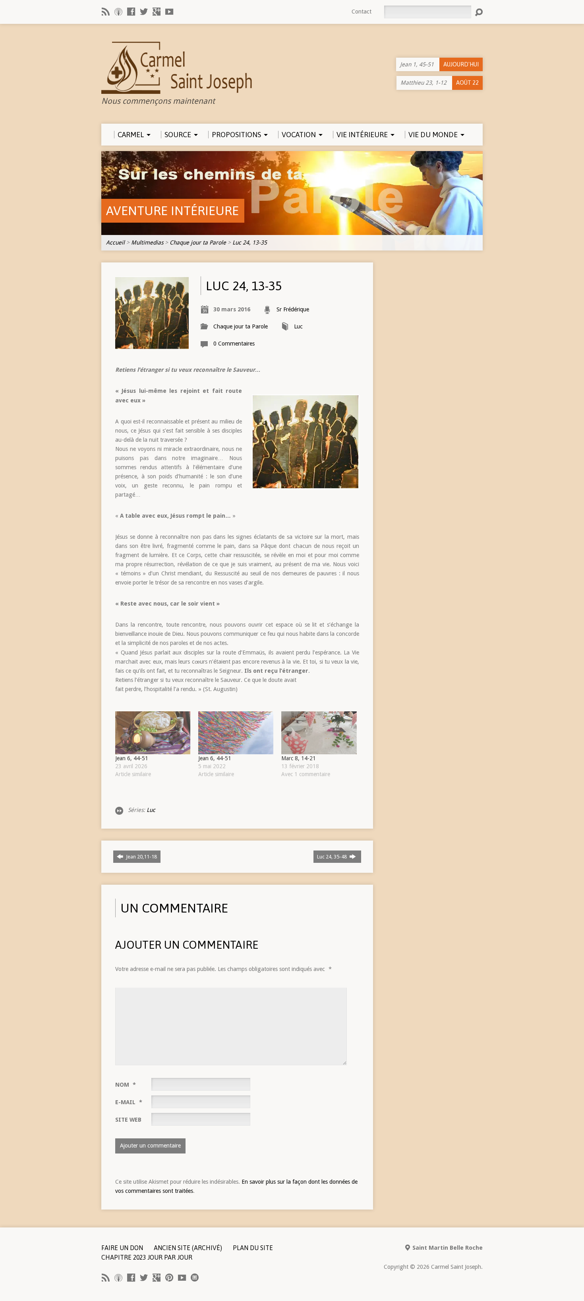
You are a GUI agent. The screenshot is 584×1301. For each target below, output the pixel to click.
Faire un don (122, 1247)
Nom (125, 1085)
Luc (298, 326)
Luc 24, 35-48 (332, 857)
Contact (361, 11)
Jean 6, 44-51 (131, 758)
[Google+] (157, 12)
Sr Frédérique (293, 309)
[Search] (479, 12)
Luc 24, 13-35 (249, 242)
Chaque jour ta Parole (198, 242)
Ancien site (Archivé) (188, 1247)
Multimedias (147, 242)
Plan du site (253, 1247)
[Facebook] (131, 12)
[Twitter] (144, 12)
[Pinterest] (169, 1278)
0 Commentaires (234, 343)
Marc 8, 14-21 (298, 758)
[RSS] (106, 12)
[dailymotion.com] (195, 1278)
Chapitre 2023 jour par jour (146, 1257)
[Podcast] (118, 12)
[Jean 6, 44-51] (152, 732)
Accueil (115, 242)
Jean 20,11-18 (141, 857)
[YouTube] (169, 12)
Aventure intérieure (172, 210)
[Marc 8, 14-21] (318, 732)
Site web (128, 1120)
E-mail (128, 1102)
